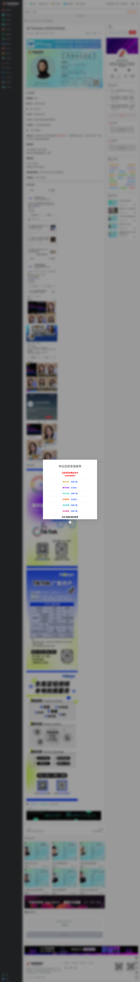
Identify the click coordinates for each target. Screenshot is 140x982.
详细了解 (74, 482)
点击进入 (74, 488)
